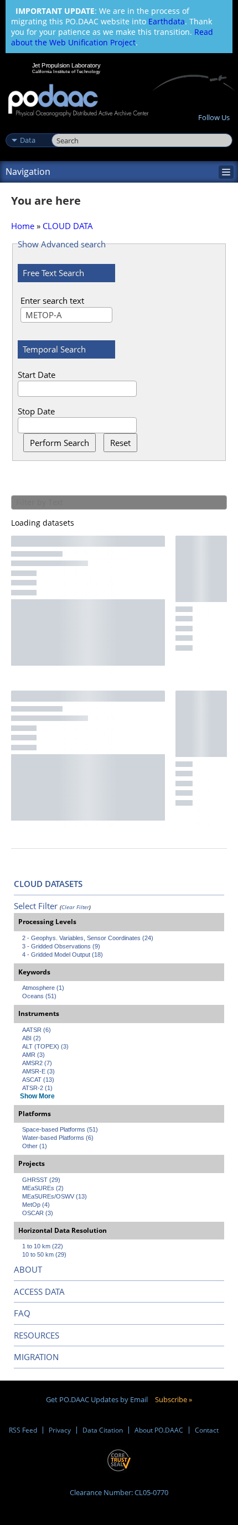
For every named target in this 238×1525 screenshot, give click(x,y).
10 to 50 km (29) (44, 1254)
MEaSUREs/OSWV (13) (54, 1196)
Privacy (60, 1430)
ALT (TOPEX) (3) (45, 1046)
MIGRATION (36, 1356)
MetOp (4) (36, 1204)
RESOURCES (36, 1335)
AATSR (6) (36, 1029)
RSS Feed (23, 1430)
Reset (120, 442)
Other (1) (34, 1146)
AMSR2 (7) (37, 1063)
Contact (207, 1430)
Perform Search (59, 442)
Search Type (27, 128)
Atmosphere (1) (43, 987)
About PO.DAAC (158, 1430)
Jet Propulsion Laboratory (66, 65)
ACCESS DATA (39, 1291)
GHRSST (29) (41, 1179)
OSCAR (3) (37, 1213)
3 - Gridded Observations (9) (61, 946)
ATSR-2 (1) (37, 1088)
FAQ (22, 1313)
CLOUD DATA (68, 225)
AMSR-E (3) (38, 1071)
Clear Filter (75, 907)
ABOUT (28, 1269)
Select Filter (36, 905)
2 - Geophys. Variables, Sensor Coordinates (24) (87, 938)
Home (22, 225)
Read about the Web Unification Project (112, 37)
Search (63, 128)
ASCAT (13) (38, 1079)
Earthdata (166, 21)
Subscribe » (173, 1399)
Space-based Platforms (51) (60, 1129)
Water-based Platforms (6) (58, 1137)
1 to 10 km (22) (42, 1246)
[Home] (78, 101)
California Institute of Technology (66, 71)
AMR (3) (33, 1054)
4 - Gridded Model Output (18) (62, 954)
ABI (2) (31, 1038)
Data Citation (102, 1430)
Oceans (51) (39, 996)
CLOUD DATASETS (48, 883)
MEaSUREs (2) (43, 1188)
